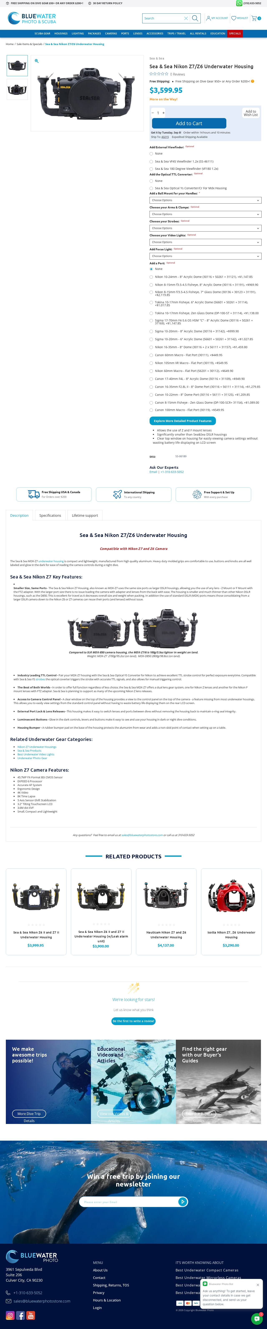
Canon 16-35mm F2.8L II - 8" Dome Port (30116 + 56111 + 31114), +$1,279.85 (207, 386)
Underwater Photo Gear (32, 758)
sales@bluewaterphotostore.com (142, 835)
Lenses (137, 33)
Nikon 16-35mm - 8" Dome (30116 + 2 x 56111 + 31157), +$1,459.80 (201, 347)
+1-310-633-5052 (172, 472)
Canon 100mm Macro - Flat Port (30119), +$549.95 (189, 409)
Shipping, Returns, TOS (111, 1285)
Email (153, 472)
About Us (100, 1270)
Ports (125, 33)
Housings (61, 33)
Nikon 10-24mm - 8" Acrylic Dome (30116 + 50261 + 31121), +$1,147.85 (204, 276)
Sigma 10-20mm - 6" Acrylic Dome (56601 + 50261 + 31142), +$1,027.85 (204, 339)
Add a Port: (162, 263)
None (158, 153)
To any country (132, 497)
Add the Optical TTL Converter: (176, 174)
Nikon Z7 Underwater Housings (37, 747)
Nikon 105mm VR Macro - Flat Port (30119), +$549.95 (191, 363)
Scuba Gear (42, 33)
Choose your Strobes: (169, 221)
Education (217, 33)
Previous (3, 912)
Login (97, 1307)
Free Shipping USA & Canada (61, 492)
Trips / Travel (177, 33)
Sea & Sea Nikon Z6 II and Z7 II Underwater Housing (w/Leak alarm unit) (101, 936)
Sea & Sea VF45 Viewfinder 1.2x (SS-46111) (184, 161)
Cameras (111, 33)
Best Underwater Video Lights (36, 754)
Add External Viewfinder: (172, 147)
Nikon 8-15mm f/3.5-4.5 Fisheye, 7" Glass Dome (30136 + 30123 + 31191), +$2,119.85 (205, 293)
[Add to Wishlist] (58, 887)
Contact (99, 1277)
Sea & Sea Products (29, 750)
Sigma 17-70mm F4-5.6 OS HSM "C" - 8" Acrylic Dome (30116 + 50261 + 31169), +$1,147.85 (204, 322)
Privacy (98, 1292)
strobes (40, 679)
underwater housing (51, 561)
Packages (94, 33)
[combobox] (163, 18)
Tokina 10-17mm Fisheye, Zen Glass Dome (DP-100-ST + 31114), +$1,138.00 (207, 313)
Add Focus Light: (166, 249)
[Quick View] (58, 877)
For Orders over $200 (54, 497)
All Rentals (198, 33)
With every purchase (216, 497)
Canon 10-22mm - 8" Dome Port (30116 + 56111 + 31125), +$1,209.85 (202, 394)
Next (264, 912)
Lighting (78, 33)
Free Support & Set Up (219, 492)
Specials (235, 33)
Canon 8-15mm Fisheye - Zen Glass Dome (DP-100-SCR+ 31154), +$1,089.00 (207, 402)
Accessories (155, 33)
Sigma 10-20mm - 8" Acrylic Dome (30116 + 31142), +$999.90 (197, 331)
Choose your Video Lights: (173, 235)
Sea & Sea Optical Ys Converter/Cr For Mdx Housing (191, 188)
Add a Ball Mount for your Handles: (175, 193)
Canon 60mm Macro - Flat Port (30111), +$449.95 (188, 355)
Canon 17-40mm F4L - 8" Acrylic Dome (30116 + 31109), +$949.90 (200, 378)
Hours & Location (107, 1300)
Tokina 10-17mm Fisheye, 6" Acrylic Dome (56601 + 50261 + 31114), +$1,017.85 (201, 304)
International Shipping (139, 492)
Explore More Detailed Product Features (183, 421)
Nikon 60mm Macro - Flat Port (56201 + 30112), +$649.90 (194, 370)
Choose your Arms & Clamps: (174, 207)
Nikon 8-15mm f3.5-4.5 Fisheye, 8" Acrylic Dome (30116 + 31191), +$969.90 (206, 284)
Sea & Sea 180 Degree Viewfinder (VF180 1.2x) (186, 168)
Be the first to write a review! (133, 1021)
